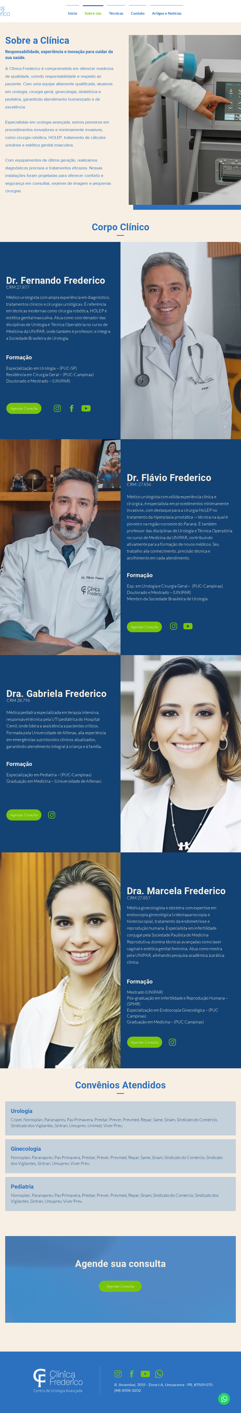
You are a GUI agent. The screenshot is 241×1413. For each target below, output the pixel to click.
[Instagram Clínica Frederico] (118, 1374)
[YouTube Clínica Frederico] (145, 1374)
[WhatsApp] (224, 1399)
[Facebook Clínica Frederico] (131, 1374)
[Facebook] (71, 408)
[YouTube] (86, 408)
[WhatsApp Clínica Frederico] (159, 1374)
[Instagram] (57, 408)
